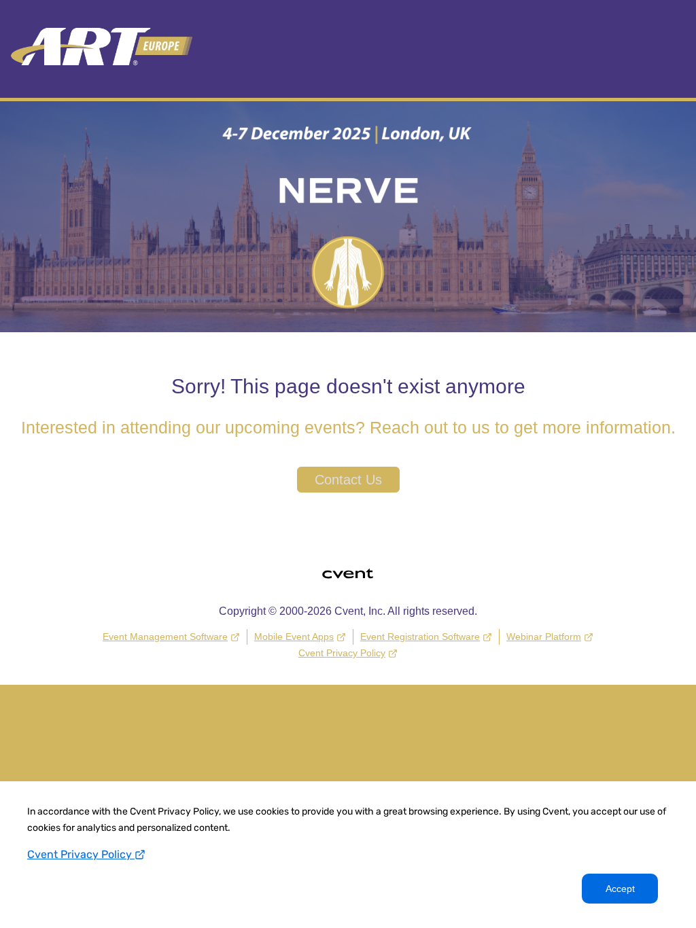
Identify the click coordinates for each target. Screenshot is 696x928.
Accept (620, 888)
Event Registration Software (420, 636)
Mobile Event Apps (294, 636)
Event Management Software (165, 636)
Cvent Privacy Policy (81, 854)
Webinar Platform (543, 636)
